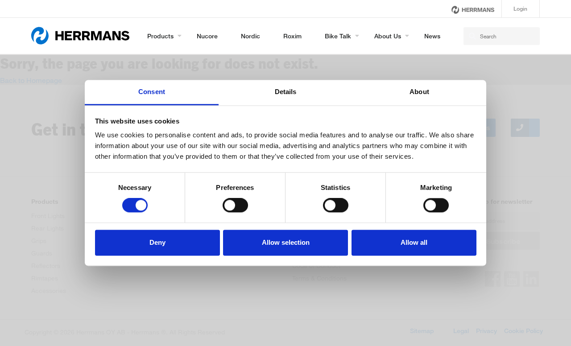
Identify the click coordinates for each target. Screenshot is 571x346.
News (432, 36)
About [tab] (419, 91)
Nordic (250, 36)
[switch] (235, 205)
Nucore (207, 36)
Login (520, 8)
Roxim (292, 36)
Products (160, 36)
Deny (157, 242)
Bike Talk (338, 36)
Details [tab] (286, 91)
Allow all (414, 242)
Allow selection (286, 242)
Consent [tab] (151, 91)
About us (387, 36)
